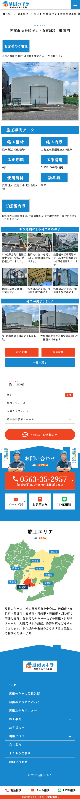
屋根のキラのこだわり (24, 702)
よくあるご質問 (20, 753)
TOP (12, 685)
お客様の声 (17, 728)
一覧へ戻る (40, 362)
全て (39, 394)
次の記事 (58, 352)
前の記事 (21, 352)
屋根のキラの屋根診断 (24, 693)
